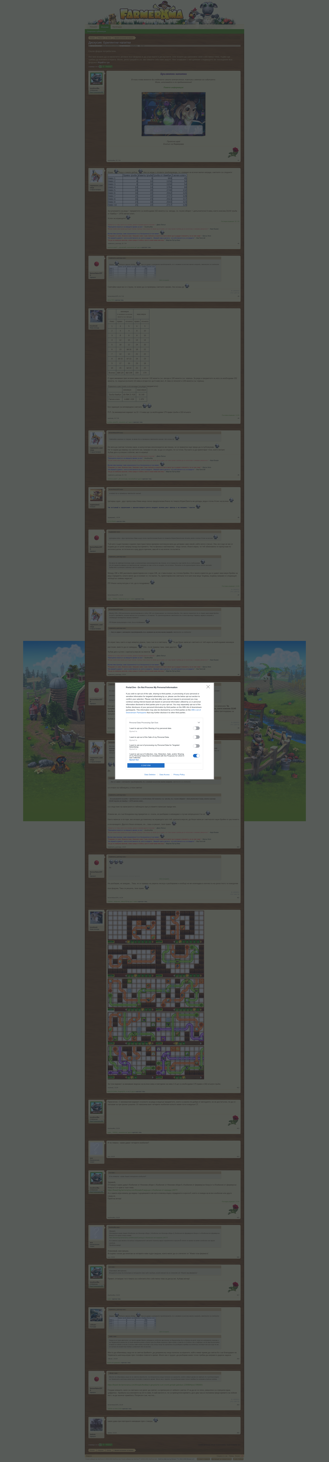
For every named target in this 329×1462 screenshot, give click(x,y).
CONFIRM (146, 765)
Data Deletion (150, 775)
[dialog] (164, 731)
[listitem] (164, 722)
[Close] (209, 687)
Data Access (164, 775)
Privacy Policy (179, 775)
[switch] (196, 728)
